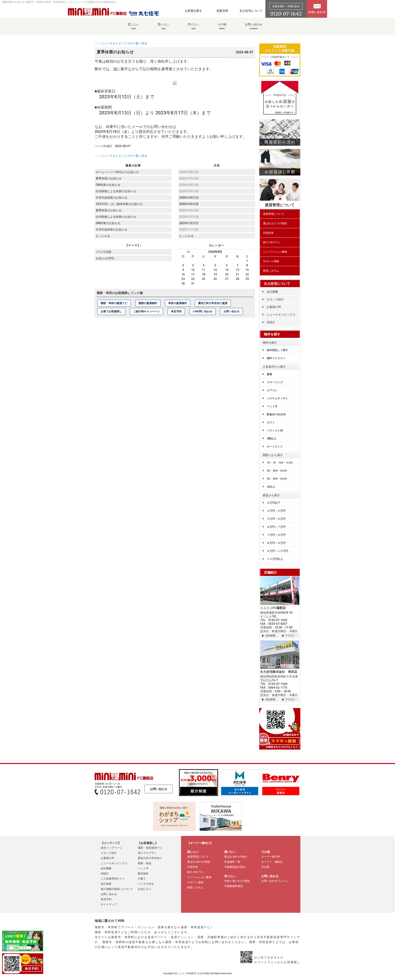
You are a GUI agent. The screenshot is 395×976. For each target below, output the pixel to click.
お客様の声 (274, 307)
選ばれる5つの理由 (198, 861)
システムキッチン (277, 398)
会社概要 (272, 291)
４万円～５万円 (276, 510)
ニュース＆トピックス (281, 314)
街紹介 (271, 322)
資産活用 (222, 10)
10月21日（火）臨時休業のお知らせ (119, 204)
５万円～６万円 (276, 518)
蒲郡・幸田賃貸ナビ (150, 847)
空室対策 (268, 232)
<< (188, 251)
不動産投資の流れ (235, 866)
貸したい (133, 26)
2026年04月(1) (189, 197)
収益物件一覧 (232, 861)
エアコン (272, 390)
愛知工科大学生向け (150, 858)
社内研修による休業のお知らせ (116, 191)
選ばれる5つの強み (235, 856)
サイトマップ (109, 904)
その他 (222, 26)
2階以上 (271, 438)
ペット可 (272, 406)
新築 (269, 374)
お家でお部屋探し (111, 311)
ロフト (271, 422)
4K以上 (271, 486)
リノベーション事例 (275, 251)
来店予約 (176, 311)
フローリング (275, 382)
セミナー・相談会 (272, 861)
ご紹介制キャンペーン (146, 311)
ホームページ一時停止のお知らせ (117, 172)
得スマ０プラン (147, 852)
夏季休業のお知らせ (109, 178)
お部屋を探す (193, 10)
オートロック (275, 446)
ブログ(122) (103, 252)
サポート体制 (271, 261)
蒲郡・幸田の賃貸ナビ (114, 303)
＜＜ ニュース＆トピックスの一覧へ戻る (121, 43)
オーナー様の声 (270, 856)
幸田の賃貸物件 (177, 303)
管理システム (271, 270)
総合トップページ (111, 847)
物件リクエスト (276, 358)
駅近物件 (143, 873)
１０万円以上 (275, 559)
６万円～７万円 (276, 526)
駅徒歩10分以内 (276, 414)
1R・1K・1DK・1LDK (280, 462)
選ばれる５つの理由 (275, 223)
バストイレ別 (275, 430)
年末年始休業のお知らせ (111, 197)
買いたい (163, 26)
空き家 (265, 866)
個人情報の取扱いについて (117, 889)
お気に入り (144, 889)
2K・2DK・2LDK (277, 470)
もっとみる (103, 236)
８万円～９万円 (276, 542)
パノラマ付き (146, 883)
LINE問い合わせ (202, 311)
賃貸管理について (273, 213)
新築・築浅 (144, 863)
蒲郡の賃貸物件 (147, 303)
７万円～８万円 (276, 534)
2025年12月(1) (189, 223)
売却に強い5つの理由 (237, 880)
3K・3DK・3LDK (277, 478)
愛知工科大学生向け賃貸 (213, 303)
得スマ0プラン (271, 242)
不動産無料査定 (233, 886)
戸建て (142, 878)
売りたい (193, 26)
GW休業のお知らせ (108, 184)
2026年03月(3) (189, 204)
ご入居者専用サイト (113, 878)
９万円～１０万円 (277, 550)
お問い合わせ (253, 26)
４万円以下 (273, 502)
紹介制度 (106, 883)
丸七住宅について (251, 10)
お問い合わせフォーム (274, 880)
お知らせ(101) (105, 258)
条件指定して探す (277, 350)
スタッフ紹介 (275, 299)
